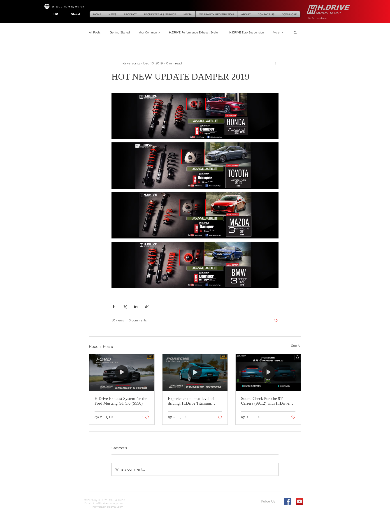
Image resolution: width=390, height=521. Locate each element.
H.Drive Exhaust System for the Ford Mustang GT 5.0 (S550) (121, 400)
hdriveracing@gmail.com (103, 506)
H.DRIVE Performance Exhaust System (194, 32)
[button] (295, 32)
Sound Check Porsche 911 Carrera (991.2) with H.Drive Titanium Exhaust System (265, 401)
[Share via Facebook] (113, 306)
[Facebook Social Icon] (287, 501)
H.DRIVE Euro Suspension (246, 32)
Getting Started (120, 32)
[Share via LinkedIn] (136, 306)
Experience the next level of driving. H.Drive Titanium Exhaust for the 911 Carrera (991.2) (191, 401)
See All (296, 346)
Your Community (149, 32)
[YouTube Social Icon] (299, 501)
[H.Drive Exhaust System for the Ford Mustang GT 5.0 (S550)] (121, 372)
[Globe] (47, 6)
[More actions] (276, 63)
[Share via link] (147, 306)
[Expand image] (195, 116)
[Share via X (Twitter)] (125, 306)
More (276, 32)
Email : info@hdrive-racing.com (103, 503)
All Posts (95, 32)
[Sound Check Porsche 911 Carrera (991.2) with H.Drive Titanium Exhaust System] (268, 372)
